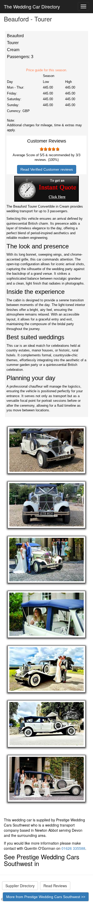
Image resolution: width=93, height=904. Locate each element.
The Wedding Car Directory (32, 6)
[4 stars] (53, 149)
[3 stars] (49, 149)
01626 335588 (73, 848)
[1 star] (41, 149)
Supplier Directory (20, 885)
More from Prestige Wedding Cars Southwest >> (45, 897)
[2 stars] (45, 149)
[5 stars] (57, 149)
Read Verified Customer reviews (46, 169)
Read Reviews (55, 885)
